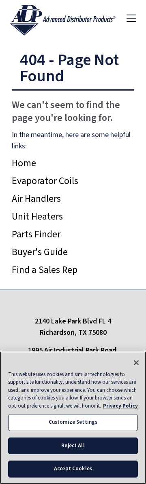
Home (24, 163)
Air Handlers (36, 199)
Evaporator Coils (45, 181)
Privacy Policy (120, 406)
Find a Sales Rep (44, 270)
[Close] (136, 363)
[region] (73, 417)
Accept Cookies (73, 468)
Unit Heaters (37, 216)
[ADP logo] (69, 18)
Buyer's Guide (40, 252)
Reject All (72, 445)
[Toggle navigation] (131, 18)
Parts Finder (36, 234)
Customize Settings (73, 422)
